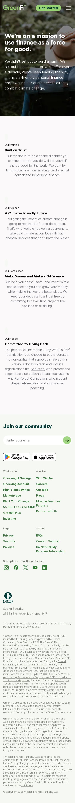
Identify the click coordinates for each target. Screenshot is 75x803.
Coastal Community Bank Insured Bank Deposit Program (34, 663)
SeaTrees (37, 369)
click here (27, 785)
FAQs (39, 535)
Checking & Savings (17, 478)
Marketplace (12, 495)
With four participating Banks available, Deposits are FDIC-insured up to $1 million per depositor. (37, 677)
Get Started (48, 8)
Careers (42, 484)
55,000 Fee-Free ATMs (19, 507)
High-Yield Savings (16, 489)
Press (40, 495)
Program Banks (23, 689)
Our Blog (42, 489)
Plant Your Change (16, 501)
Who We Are (44, 478)
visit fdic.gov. (62, 680)
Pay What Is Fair (46, 772)
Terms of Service (24, 626)
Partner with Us (47, 511)
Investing (9, 518)
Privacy (8, 535)
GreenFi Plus (12, 512)
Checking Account (16, 484)
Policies (8, 547)
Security (9, 541)
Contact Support (47, 541)
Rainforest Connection (31, 378)
